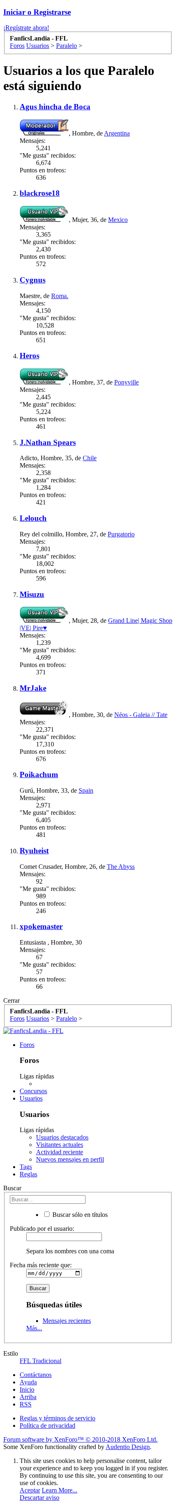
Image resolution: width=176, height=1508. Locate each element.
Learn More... (59, 1490)
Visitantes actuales (59, 1144)
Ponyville (126, 382)
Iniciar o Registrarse (37, 12)
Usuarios (31, 1098)
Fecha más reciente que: (41, 1265)
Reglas (28, 1174)
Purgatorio (121, 534)
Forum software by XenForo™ (80, 1439)
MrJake (33, 688)
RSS (26, 1404)
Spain (86, 790)
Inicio (27, 1389)
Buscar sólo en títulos (79, 1214)
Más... (34, 1328)
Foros (27, 1044)
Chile (90, 457)
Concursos (33, 1090)
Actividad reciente (59, 1152)
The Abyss (121, 866)
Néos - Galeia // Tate (140, 714)
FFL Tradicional (40, 1360)
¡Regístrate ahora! (26, 27)
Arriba (28, 1396)
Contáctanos (36, 1374)
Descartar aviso (39, 1497)
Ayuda (28, 1382)
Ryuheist (34, 850)
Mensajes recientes (67, 1320)
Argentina (117, 133)
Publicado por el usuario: (42, 1228)
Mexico (118, 219)
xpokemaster (41, 926)
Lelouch (33, 518)
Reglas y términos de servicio (57, 1418)
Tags (26, 1166)
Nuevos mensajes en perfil (70, 1159)
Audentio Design (128, 1446)
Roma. (59, 295)
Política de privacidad (47, 1425)
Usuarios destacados (62, 1137)
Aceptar (30, 1490)
